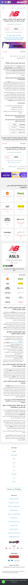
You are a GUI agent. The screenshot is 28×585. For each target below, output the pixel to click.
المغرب (14, 481)
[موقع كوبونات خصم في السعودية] (24, 8)
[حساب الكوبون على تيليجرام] (6, 548)
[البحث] (6, 2)
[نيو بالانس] (14, 13)
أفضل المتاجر (22, 275)
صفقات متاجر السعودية (14, 503)
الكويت (14, 459)
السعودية (14, 451)
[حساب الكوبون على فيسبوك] (14, 548)
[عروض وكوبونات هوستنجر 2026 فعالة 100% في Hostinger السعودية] (20, 219)
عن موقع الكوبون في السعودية (14, 514)
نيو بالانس (14, 8)
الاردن (14, 478)
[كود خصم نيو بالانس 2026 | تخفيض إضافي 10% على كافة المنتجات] (14, 255)
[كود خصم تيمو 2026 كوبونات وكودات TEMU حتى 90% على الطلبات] (7, 193)
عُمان (14, 466)
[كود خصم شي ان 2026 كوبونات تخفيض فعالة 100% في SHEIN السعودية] (7, 302)
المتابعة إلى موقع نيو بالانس (14, 35)
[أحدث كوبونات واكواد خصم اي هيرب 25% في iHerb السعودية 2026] (20, 193)
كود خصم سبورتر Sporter (14, 537)
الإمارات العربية (14, 455)
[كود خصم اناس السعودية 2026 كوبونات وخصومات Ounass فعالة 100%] (20, 232)
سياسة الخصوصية (14, 518)
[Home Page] (22, 2)
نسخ (7, 29)
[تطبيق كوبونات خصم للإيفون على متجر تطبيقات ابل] (9, 561)
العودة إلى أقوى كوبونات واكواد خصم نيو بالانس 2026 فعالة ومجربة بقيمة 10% (13, 38)
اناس (21, 239)
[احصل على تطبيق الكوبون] (14, 45)
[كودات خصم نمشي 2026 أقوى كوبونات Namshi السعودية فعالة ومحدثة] (7, 219)
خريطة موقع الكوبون (14, 510)
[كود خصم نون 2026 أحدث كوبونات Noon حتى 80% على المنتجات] (20, 206)
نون (20, 211)
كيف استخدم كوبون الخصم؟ (14, 521)
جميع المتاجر (19, 8)
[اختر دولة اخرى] (9, 2)
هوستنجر (20, 226)
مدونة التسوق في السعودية (14, 506)
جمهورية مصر (14, 474)
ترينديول (7, 237)
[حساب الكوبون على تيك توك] (10, 548)
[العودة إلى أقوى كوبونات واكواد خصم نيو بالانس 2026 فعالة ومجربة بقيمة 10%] (3, 8)
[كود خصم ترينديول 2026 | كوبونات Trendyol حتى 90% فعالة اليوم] (7, 232)
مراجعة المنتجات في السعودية (14, 533)
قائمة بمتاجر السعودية (14, 499)
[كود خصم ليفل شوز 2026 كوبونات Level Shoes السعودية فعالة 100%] (7, 206)
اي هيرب (20, 198)
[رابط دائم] (25, 166)
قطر (14, 470)
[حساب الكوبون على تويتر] (17, 548)
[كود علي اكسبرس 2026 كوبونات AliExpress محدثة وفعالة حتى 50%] (20, 302)
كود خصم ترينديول (14, 525)
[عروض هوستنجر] (14, 174)
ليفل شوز (7, 211)
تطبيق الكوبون (14, 553)
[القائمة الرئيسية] (2, 2)
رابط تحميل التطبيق (14, 557)
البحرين (14, 463)
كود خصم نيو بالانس (16, 343)
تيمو (7, 200)
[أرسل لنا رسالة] (3, 582)
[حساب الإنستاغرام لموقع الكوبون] (21, 548)
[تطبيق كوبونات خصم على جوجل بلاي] (12, 561)
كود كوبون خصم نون (14, 529)
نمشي (7, 224)
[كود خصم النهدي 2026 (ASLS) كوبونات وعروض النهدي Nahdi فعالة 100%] (20, 297)
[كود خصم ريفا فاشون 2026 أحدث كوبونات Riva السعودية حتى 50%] (7, 297)
